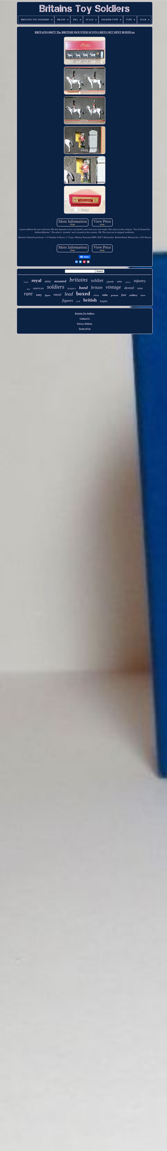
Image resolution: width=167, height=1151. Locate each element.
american (38, 288)
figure (47, 295)
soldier (97, 280)
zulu (105, 295)
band (83, 287)
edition (127, 282)
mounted (60, 281)
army (48, 281)
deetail (129, 288)
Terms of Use (85, 328)
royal (36, 280)
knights (103, 301)
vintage (113, 287)
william (96, 295)
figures (67, 300)
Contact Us (85, 318)
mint (140, 288)
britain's (72, 288)
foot (123, 295)
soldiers (55, 287)
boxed (83, 294)
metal (57, 295)
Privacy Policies (84, 323)
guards (110, 281)
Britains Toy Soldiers (84, 313)
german (114, 295)
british (90, 300)
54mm (26, 282)
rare (28, 294)
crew (28, 289)
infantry (140, 281)
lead (69, 294)
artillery (133, 295)
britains (78, 280)
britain (96, 287)
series (119, 281)
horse (143, 295)
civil (78, 301)
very (39, 295)
